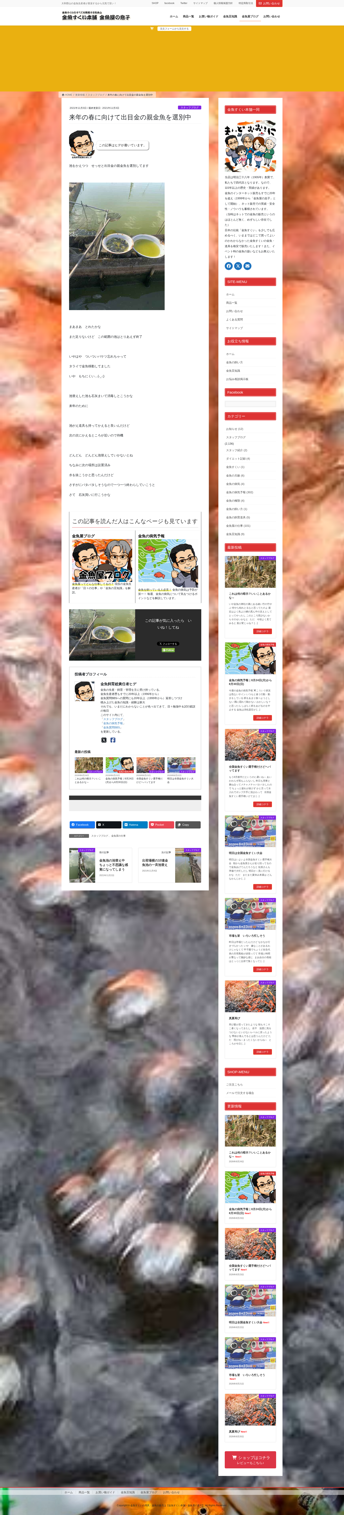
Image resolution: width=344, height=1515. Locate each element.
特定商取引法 (246, 3)
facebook (169, 3)
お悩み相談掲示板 (237, 379)
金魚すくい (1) (235, 467)
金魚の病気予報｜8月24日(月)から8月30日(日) (120, 780)
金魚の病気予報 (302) (239, 492)
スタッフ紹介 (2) (236, 450)
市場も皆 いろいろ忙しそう (247, 935)
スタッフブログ (190, 107)
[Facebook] (112, 740)
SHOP (155, 3)
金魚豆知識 (233, 370)
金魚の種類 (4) (235, 500)
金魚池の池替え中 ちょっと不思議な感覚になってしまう (113, 865)
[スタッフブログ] (82, 865)
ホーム (230, 294)
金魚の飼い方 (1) (236, 509)
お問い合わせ (271, 3)
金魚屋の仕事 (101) (238, 525)
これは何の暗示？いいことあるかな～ (88, 780)
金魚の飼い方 (234, 362)
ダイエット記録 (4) (238, 458)
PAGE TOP (332, 1466)
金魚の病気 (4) (235, 483)
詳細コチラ (263, 631)
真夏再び (234, 1018)
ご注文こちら (234, 1084)
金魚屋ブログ (83, 536)
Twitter (183, 3)
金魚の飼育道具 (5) (238, 517)
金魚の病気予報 (151, 536)
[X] (104, 740)
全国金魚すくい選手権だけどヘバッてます (149, 780)
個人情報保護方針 (223, 3)
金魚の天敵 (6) (235, 475)
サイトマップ (200, 3)
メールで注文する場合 (240, 1092)
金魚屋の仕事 (118, 835)
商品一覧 (231, 302)
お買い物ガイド (105, 1492)
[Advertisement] (172, 61)
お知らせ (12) (234, 428)
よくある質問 (234, 319)
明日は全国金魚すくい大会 (180, 780)
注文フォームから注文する (174, 28)
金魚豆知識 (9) (235, 534)
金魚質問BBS (111, 727)
